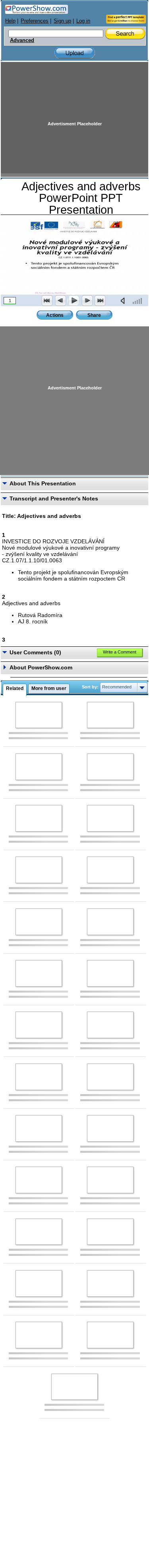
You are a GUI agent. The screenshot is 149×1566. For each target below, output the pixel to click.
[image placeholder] (38, 715)
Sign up (62, 21)
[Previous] (60, 301)
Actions (55, 315)
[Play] (73, 301)
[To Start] (47, 301)
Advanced (22, 40)
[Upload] (74, 53)
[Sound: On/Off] (124, 301)
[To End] (100, 301)
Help (10, 21)
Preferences (34, 21)
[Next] (87, 301)
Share (94, 315)
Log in (83, 21)
